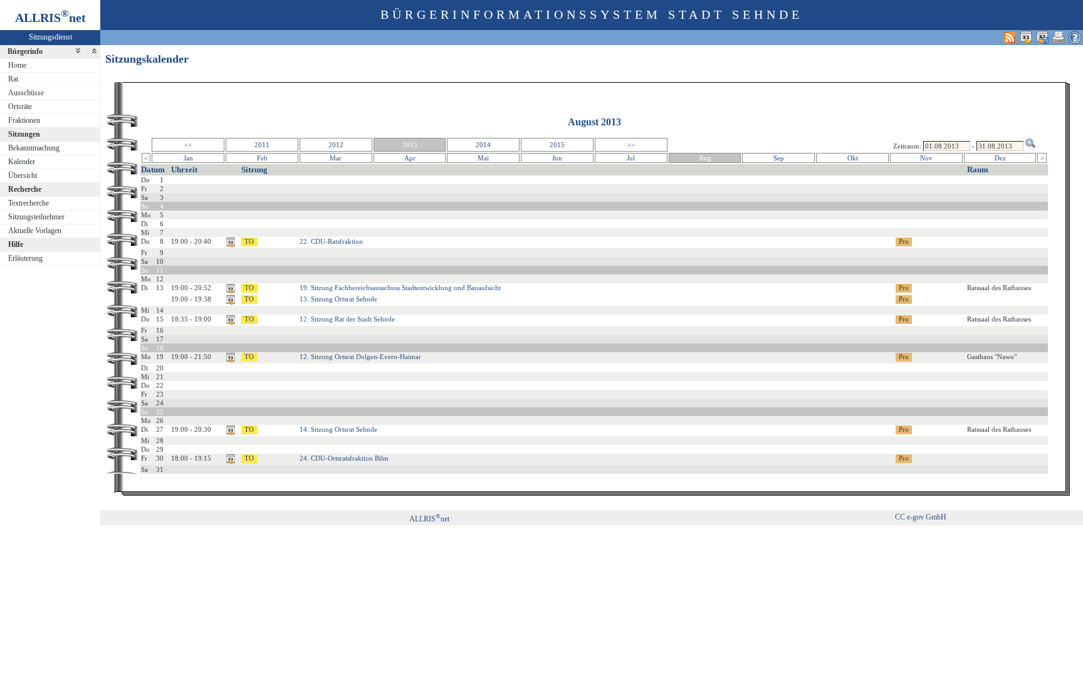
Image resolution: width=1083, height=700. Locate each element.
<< (188, 145)
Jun (557, 158)
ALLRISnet (429, 519)
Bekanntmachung (34, 148)
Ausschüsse (26, 92)
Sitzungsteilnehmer (36, 216)
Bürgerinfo (25, 51)
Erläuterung (25, 258)
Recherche (24, 189)
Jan (188, 158)
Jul (631, 158)
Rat (13, 79)
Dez (1000, 158)
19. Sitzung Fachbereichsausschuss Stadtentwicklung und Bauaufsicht (400, 287)
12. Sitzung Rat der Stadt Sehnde (347, 319)
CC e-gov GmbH (920, 517)
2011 (261, 145)
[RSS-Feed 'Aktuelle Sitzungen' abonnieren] (1009, 37)
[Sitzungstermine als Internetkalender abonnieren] (1025, 37)
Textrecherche (28, 203)
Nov (926, 158)
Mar (336, 158)
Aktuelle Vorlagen (34, 230)
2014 (483, 145)
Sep (778, 158)
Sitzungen (24, 134)
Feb (262, 158)
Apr (410, 158)
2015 (557, 145)
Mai (483, 158)
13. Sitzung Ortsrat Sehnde (338, 299)
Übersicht (22, 175)
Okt (852, 158)
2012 (335, 145)
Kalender (21, 161)
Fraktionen (24, 120)
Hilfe (15, 244)
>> (631, 145)
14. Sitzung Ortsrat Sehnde (338, 429)
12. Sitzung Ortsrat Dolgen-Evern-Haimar (360, 356)
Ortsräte (20, 106)
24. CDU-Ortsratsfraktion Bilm (344, 458)
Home (17, 65)
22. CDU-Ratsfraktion (331, 241)
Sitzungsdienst (50, 37)
